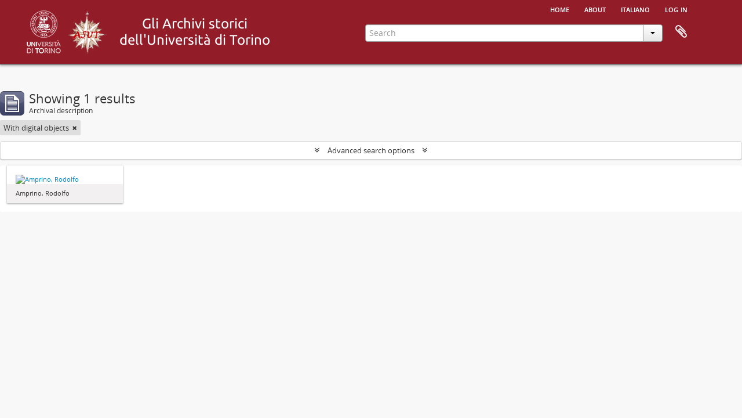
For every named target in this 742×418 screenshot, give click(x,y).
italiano (635, 8)
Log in (676, 8)
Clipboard (681, 31)
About (595, 8)
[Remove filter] (74, 128)
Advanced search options (371, 150)
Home (559, 8)
